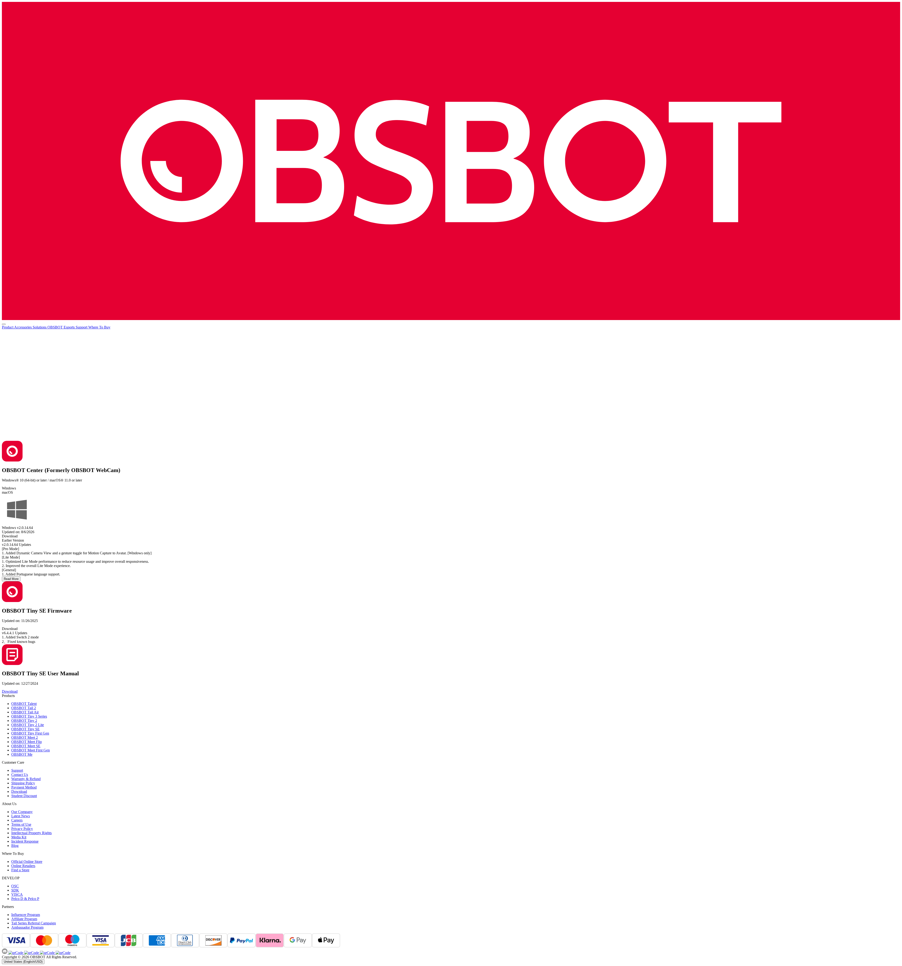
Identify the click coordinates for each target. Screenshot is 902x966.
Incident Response (25, 841)
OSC (15, 886)
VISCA (17, 894)
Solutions (40, 327)
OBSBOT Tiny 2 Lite (27, 725)
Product (8, 327)
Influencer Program (25, 915)
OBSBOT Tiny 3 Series (29, 716)
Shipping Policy (23, 783)
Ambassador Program (27, 927)
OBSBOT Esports (61, 327)
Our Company (22, 812)
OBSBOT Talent (24, 704)
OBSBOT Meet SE (25, 746)
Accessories (23, 327)
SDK (15, 890)
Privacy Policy (22, 829)
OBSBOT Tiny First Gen (30, 733)
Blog (15, 846)
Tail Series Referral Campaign (33, 923)
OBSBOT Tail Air (25, 712)
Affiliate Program (24, 919)
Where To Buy (99, 327)
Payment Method (24, 787)
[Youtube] (47, 953)
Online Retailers (23, 866)
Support (82, 327)
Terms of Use (21, 824)
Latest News (20, 816)
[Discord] (5, 953)
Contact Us (19, 775)
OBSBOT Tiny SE (25, 729)
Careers (17, 820)
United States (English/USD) (23, 961)
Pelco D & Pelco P (25, 899)
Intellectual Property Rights (31, 833)
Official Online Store (26, 862)
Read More (11, 579)
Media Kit (18, 837)
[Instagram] (31, 953)
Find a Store (20, 870)
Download (19, 792)
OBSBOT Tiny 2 (24, 721)
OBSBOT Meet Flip (26, 742)
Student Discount (24, 796)
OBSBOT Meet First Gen (30, 750)
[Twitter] (62, 953)
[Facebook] (15, 953)
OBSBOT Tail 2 (23, 708)
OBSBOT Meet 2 (24, 737)
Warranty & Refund (26, 779)
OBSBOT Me (21, 754)
